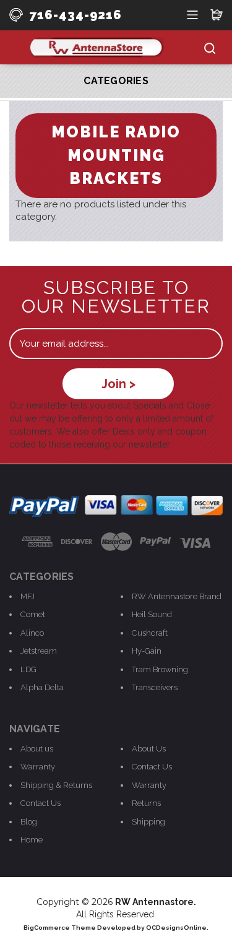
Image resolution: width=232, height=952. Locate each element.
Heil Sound (152, 614)
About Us (149, 748)
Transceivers (155, 687)
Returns (146, 803)
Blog (28, 821)
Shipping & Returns (56, 785)
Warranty (37, 766)
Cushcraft (150, 633)
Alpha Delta (42, 687)
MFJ (27, 596)
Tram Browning (160, 669)
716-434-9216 (75, 14)
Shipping (148, 821)
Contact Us (40, 803)
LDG (28, 669)
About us (36, 748)
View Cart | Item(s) (216, 13)
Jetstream (38, 651)
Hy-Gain (146, 651)
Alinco (32, 633)
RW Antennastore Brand (176, 596)
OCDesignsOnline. (177, 927)
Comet (32, 614)
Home (31, 839)
